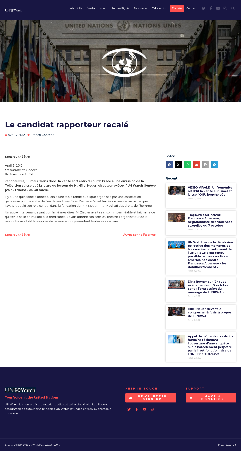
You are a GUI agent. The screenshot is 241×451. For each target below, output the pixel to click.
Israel (103, 8)
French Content (42, 135)
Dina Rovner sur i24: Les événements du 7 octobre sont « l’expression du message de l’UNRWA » (208, 287)
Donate (177, 8)
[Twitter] (204, 8)
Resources (141, 8)
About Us (76, 8)
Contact (191, 8)
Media (91, 8)
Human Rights (120, 8)
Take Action (159, 8)
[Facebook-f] (211, 8)
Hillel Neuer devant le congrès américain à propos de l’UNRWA (209, 312)
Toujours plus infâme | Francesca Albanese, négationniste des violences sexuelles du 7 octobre (210, 220)
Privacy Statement (227, 445)
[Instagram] (225, 8)
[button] (233, 8)
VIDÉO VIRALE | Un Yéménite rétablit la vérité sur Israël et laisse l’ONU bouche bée (210, 191)
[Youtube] (218, 8)
